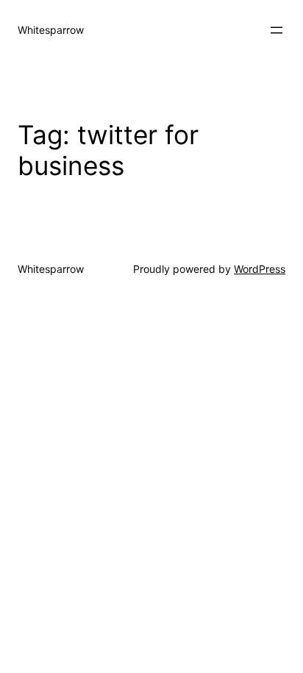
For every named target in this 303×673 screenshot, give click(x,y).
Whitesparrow (51, 30)
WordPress (259, 269)
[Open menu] (276, 30)
